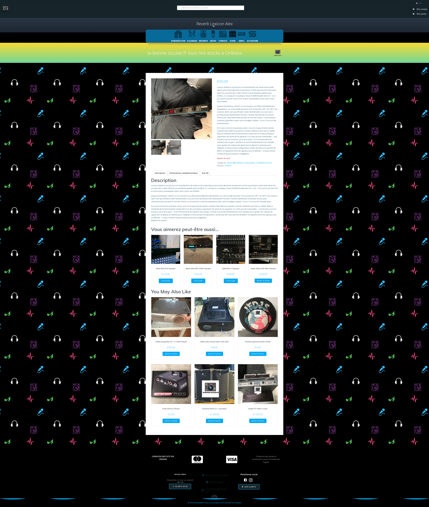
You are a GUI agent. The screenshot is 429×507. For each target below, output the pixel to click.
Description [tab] (160, 173)
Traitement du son (264, 163)
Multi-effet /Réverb (235, 163)
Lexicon (228, 165)
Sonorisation (249, 163)
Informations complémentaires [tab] (183, 173)
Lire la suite (165, 281)
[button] (209, 110)
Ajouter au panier (263, 281)
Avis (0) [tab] (205, 173)
